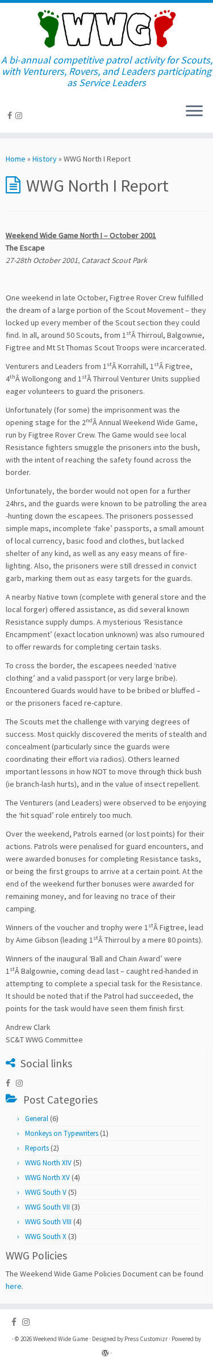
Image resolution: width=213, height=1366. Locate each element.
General (36, 1118)
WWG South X (45, 1236)
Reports (37, 1148)
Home (16, 159)
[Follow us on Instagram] (20, 116)
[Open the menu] (194, 112)
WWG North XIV (48, 1163)
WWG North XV (47, 1177)
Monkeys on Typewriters (61, 1133)
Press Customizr (146, 1339)
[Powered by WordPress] (105, 1351)
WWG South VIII (48, 1222)
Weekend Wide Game (60, 1339)
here (14, 1286)
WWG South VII (47, 1207)
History (44, 159)
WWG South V (45, 1192)
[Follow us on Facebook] (11, 116)
